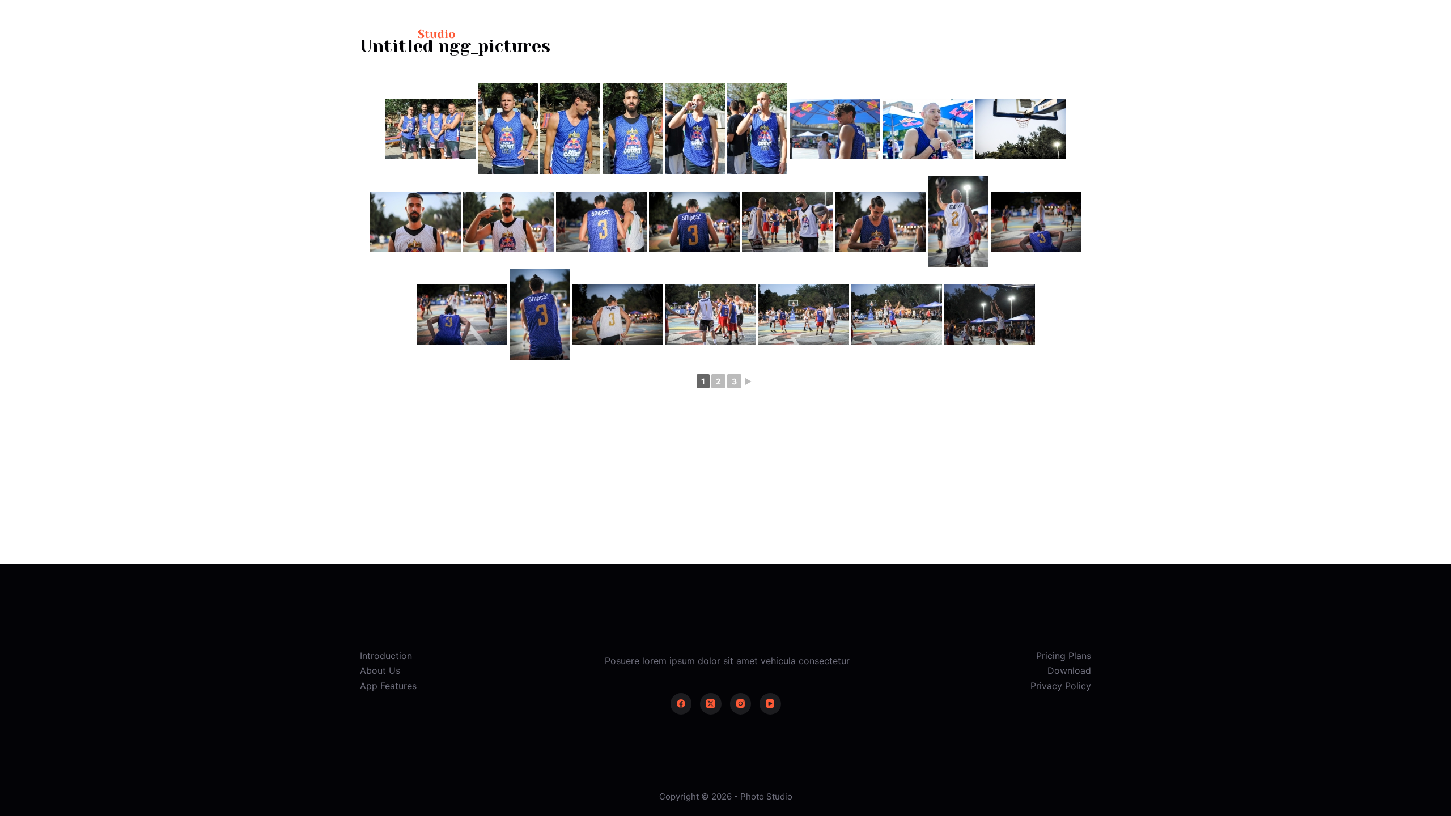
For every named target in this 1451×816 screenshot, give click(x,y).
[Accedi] (990, 34)
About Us (380, 670)
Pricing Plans (1063, 655)
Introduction (386, 655)
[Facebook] (681, 704)
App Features (388, 685)
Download (1069, 670)
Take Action (1054, 33)
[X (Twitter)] (711, 704)
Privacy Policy (1060, 685)
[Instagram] (741, 704)
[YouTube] (770, 704)
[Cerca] (958, 34)
